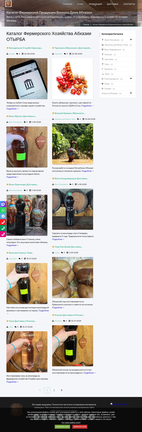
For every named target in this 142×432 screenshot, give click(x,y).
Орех (109, 74)
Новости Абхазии (111, 93)
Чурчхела (58, 54)
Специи (109, 88)
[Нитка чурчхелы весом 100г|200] (72, 78)
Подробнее (11, 108)
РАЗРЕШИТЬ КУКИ (62, 427)
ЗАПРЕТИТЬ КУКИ (79, 427)
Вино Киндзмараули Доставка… (72, 178)
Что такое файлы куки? (71, 423)
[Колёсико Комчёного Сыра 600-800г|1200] (72, 277)
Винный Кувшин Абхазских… (70, 113)
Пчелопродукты (113, 79)
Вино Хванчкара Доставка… (23, 184)
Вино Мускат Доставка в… (22, 116)
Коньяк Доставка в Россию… (69, 315)
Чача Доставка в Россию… (22, 321)
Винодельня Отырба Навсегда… (25, 48)
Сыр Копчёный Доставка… (69, 246)
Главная (86, 24)
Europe (12, 54)
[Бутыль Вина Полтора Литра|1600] (27, 147)
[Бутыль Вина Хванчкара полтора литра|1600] (27, 215)
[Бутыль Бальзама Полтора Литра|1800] (27, 283)
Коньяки (58, 321)
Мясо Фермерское (114, 49)
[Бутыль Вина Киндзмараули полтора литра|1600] (72, 209)
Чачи (11, 327)
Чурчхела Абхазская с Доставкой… (73, 48)
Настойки (13, 259)
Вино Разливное (15, 122)
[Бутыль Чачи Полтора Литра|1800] (27, 351)
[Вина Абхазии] (27, 78)
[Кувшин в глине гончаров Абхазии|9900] (72, 144)
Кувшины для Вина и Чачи (65, 119)
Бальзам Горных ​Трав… (21, 252)
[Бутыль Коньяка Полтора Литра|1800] (72, 345)
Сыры (57, 253)
